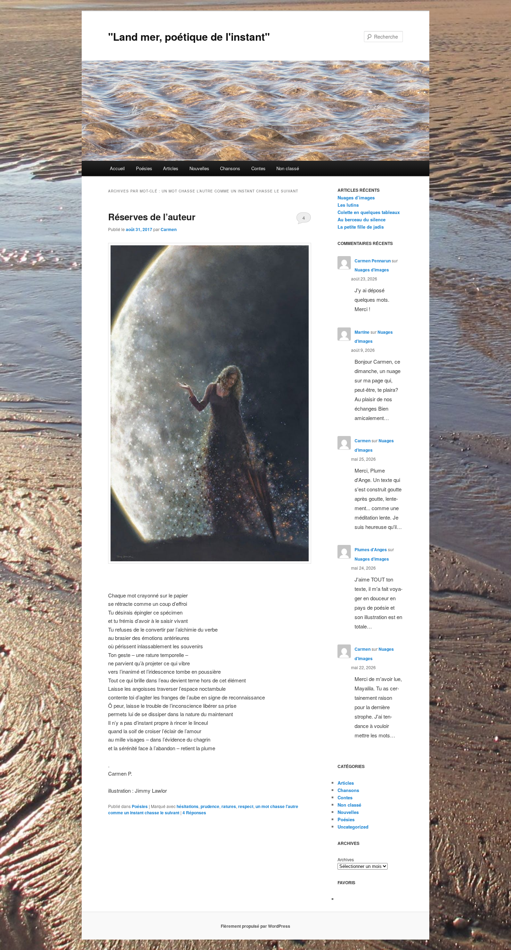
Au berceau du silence (362, 219)
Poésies (144, 168)
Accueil (117, 168)
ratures (228, 806)
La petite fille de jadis (361, 226)
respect (245, 806)
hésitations (187, 806)
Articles (170, 168)
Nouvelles (199, 168)
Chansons (230, 168)
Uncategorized (353, 826)
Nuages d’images (356, 197)
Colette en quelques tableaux (369, 212)
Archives (346, 859)
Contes (258, 168)
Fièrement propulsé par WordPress (255, 926)
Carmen (169, 229)
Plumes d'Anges (371, 549)
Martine (362, 332)
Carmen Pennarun (373, 261)
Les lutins (348, 204)
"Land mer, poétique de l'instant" (189, 36)
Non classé (287, 168)
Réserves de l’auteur (151, 216)
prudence (210, 806)
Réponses (194, 812)
